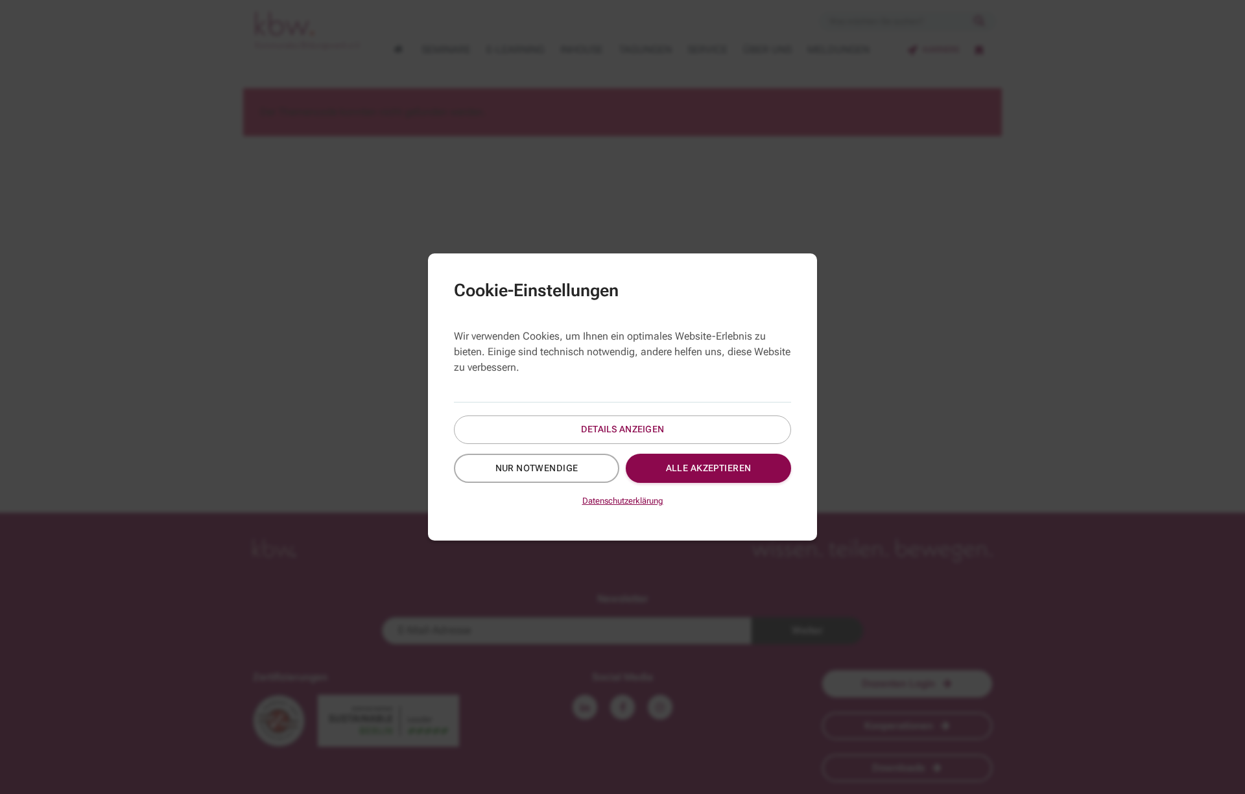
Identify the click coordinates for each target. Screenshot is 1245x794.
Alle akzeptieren (709, 468)
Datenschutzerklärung (622, 501)
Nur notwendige (536, 468)
